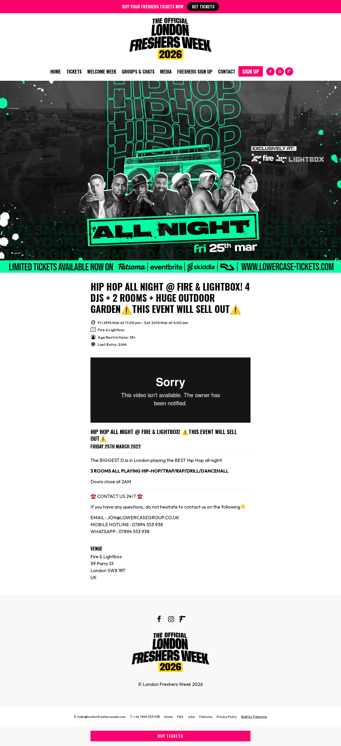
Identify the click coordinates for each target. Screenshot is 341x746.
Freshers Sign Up (194, 71)
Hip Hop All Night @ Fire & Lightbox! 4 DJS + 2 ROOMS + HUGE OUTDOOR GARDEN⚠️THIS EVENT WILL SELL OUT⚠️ (170, 297)
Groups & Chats (138, 71)
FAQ (180, 717)
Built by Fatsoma (254, 716)
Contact (226, 71)
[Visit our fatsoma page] (289, 71)
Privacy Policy (227, 717)
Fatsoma (205, 717)
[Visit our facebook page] (270, 71)
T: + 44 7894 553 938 (145, 717)
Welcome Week (101, 71)
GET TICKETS (203, 6)
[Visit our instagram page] (280, 71)
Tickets (74, 71)
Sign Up (250, 71)
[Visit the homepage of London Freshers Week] (170, 37)
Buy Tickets (170, 736)
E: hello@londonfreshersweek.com (99, 717)
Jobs (191, 717)
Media (166, 71)
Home (55, 71)
